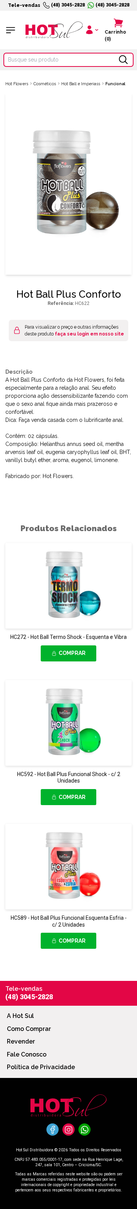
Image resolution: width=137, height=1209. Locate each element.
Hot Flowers (16, 83)
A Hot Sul (20, 1015)
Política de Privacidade (41, 1067)
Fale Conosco (26, 1054)
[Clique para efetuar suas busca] (123, 59)
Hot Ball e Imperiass (80, 83)
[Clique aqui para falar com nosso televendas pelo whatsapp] (84, 1129)
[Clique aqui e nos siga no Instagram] (68, 1129)
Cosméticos (44, 83)
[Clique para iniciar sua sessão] (91, 30)
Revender (21, 1041)
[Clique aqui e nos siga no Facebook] (52, 1129)
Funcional (115, 83)
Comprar (72, 653)
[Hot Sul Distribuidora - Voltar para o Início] (54, 30)
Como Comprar (29, 1028)
